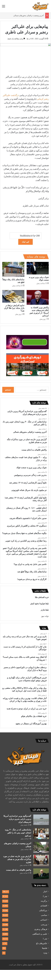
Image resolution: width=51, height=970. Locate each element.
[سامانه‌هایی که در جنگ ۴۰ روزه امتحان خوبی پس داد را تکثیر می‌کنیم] (41, 833)
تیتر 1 (45, 939)
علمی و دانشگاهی (39, 934)
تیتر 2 (45, 896)
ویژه (45, 953)
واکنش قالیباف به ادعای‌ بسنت (18, 870)
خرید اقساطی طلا (42, 597)
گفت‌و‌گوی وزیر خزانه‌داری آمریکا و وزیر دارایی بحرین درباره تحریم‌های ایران (17, 819)
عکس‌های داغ (41, 943)
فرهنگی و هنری (40, 929)
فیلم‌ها (44, 948)
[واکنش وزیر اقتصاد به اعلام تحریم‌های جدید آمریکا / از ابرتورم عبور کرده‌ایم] (38, 297)
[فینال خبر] (40, 6)
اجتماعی (43, 920)
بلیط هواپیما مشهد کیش (39, 603)
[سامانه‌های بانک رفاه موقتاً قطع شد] (13, 269)
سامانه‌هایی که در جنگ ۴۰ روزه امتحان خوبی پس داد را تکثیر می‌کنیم (18, 833)
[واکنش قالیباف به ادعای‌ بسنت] (41, 873)
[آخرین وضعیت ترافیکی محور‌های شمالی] (41, 847)
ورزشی (44, 924)
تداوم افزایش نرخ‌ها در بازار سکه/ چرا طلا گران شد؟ (14, 308)
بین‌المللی (43, 910)
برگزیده (44, 901)
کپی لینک (25, 242)
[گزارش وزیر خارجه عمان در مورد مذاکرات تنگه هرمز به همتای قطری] (41, 860)
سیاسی (44, 915)
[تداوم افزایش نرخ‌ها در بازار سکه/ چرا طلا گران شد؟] (13, 296)
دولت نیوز (45, 616)
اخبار (45, 891)
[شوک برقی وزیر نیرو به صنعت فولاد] (38, 268)
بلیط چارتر (45, 610)
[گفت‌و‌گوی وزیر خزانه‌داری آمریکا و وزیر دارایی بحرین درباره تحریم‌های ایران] (41, 819)
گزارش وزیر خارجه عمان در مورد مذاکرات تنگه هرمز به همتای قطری (17, 859)
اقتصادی (43, 906)
